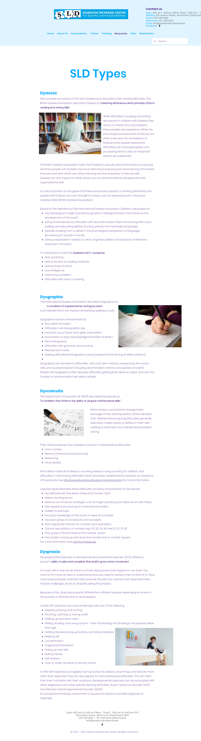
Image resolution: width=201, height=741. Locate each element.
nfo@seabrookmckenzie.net (102, 720)
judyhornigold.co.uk (84, 542)
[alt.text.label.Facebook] (159, 25)
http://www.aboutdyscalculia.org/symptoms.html (93, 480)
